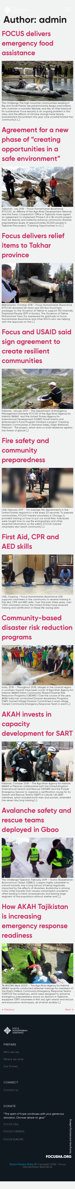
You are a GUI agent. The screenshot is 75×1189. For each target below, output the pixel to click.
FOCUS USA (10, 1124)
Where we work (13, 1059)
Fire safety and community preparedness (25, 451)
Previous (8, 1009)
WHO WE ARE (12, 17)
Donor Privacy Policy (22, 1164)
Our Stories (10, 1066)
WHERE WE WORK (15, 27)
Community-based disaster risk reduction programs (37, 628)
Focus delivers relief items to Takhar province (33, 246)
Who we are (11, 1052)
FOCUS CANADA (13, 1131)
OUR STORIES (12, 34)
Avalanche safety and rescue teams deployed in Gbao (36, 820)
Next (69, 1009)
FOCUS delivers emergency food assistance (28, 44)
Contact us (10, 1090)
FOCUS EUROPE (13, 1139)
